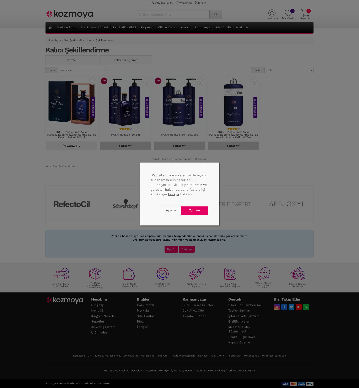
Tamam (194, 210)
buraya (173, 194)
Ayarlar (171, 210)
